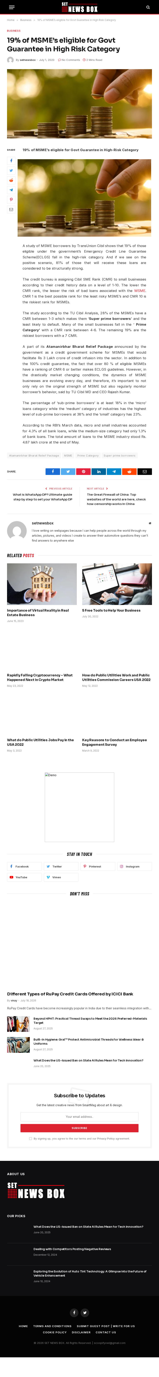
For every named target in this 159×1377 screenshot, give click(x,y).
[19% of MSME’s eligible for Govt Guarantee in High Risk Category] (79, 104)
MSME (140, 291)
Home (23, 1326)
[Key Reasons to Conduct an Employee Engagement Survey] (117, 714)
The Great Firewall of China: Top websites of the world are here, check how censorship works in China (116, 499)
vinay (14, 1000)
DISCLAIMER (81, 1332)
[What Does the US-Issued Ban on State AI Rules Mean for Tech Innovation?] (18, 1066)
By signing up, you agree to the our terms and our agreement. (81, 1138)
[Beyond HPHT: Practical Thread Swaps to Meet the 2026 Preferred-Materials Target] (18, 1024)
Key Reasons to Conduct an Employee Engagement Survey (114, 742)
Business (13, 30)
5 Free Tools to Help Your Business (111, 610)
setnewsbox (28, 59)
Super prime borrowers (119, 455)
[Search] (148, 7)
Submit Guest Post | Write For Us (106, 1326)
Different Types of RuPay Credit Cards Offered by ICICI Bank (70, 994)
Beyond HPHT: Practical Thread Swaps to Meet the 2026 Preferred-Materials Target (90, 1021)
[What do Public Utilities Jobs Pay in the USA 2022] (42, 714)
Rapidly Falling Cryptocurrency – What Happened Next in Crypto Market (40, 677)
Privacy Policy (106, 1138)
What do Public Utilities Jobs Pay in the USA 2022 (40, 742)
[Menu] (11, 7)
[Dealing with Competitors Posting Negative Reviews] (18, 1254)
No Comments (71, 59)
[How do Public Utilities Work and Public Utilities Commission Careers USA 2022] (117, 649)
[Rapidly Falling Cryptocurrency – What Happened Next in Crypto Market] (42, 649)
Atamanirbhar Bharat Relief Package (34, 455)
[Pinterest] (11, 200)
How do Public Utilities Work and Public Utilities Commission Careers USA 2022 (116, 677)
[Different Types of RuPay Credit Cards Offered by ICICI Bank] (79, 945)
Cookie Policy (55, 1332)
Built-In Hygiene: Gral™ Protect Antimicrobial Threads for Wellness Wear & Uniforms (89, 1042)
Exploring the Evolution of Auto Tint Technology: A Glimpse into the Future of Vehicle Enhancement (90, 1273)
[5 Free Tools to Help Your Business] (117, 584)
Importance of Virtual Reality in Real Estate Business (38, 612)
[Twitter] (11, 171)
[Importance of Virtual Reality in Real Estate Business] (42, 584)
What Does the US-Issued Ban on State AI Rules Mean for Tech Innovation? (88, 1060)
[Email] (11, 209)
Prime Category (88, 455)
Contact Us (106, 1332)
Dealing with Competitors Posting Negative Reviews (72, 1249)
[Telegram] (11, 190)
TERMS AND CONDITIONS (52, 1326)
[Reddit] (11, 180)
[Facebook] (11, 161)
